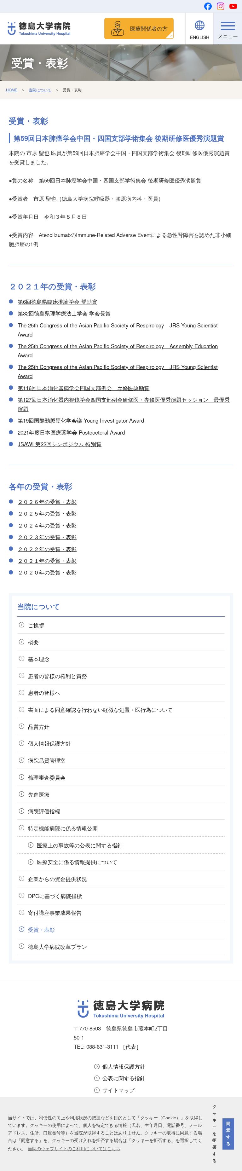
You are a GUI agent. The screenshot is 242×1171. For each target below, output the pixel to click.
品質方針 (38, 726)
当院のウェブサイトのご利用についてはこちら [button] (74, 1148)
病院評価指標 (44, 811)
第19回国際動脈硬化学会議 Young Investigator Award (81, 420)
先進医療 (38, 794)
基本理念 (38, 659)
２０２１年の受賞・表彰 (47, 560)
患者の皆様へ (44, 692)
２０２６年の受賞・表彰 (47, 501)
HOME (11, 89)
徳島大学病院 (57, 946)
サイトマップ (118, 1090)
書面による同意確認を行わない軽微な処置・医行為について (100, 709)
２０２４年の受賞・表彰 (47, 525)
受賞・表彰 (41, 929)
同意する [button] (228, 1134)
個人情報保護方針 (123, 1066)
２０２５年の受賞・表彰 (47, 513)
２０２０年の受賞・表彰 (47, 572)
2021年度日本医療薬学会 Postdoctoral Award (71, 432)
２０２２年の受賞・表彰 (47, 549)
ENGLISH (199, 37)
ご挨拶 (36, 625)
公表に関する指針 (123, 1078)
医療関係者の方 (149, 28)
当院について (40, 89)
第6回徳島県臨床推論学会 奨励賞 (57, 301)
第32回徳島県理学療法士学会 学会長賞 (64, 313)
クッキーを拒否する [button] (214, 1134)
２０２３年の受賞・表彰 (47, 537)
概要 (33, 642)
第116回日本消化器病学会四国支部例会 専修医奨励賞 (83, 388)
